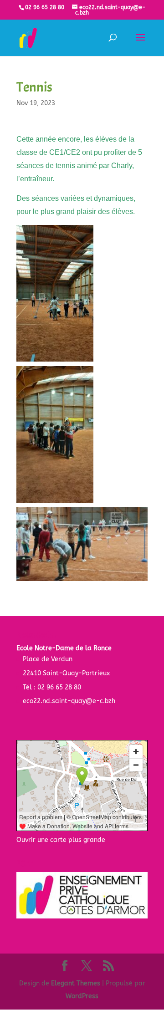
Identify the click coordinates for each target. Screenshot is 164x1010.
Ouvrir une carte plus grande (60, 840)
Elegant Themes (75, 983)
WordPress (82, 996)
